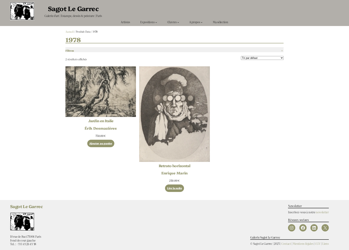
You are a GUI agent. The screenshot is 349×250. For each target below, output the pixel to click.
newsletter (322, 212)
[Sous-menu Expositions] (156, 22)
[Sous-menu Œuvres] (178, 22)
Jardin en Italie (100, 121)
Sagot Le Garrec (73, 8)
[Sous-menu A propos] (202, 22)
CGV (318, 243)
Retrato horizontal (174, 166)
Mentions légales (303, 243)
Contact (286, 243)
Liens (325, 243)
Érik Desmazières (101, 128)
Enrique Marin (174, 172)
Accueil (69, 31)
